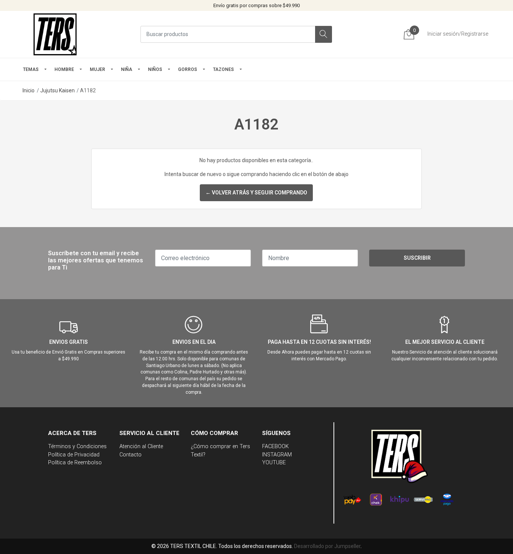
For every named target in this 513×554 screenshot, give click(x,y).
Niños (155, 69)
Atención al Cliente (141, 446)
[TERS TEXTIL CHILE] (56, 34)
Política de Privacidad (74, 455)
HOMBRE (64, 69)
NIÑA (126, 69)
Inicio (29, 90)
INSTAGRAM (277, 455)
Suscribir (417, 258)
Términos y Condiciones (77, 446)
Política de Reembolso (75, 462)
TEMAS (31, 69)
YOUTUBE (274, 462)
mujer (97, 69)
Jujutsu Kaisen (57, 90)
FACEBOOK (275, 446)
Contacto (130, 455)
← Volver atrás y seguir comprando (256, 193)
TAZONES (223, 69)
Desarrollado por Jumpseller (327, 546)
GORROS (187, 69)
